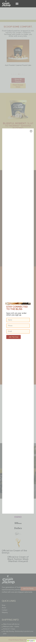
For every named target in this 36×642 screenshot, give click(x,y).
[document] (18, 321)
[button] (17, 3)
